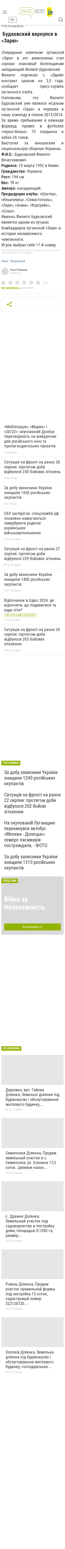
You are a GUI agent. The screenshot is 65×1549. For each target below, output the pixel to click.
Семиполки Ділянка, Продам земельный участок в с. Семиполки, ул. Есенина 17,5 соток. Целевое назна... (31, 1160)
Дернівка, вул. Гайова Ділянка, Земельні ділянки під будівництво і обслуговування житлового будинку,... (32, 1097)
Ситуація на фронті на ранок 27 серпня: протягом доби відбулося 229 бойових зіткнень (32, 553)
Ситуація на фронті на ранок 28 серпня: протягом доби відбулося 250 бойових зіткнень (32, 467)
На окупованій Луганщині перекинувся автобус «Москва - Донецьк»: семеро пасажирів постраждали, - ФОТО (29, 834)
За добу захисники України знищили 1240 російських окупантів (31, 777)
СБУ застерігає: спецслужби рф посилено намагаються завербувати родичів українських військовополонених (31, 523)
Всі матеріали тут (32, 927)
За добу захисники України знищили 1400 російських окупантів (28, 579)
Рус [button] (12, 19)
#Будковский (17, 261)
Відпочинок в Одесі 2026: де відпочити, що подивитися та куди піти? (30, 605)
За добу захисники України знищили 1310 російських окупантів (31, 862)
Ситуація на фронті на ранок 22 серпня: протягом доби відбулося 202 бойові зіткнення (32, 803)
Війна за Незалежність (24, 903)
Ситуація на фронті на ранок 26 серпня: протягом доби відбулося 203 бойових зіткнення (32, 637)
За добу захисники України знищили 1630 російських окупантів (28, 492)
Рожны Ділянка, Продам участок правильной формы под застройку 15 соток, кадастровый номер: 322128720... (30, 1294)
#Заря (4, 261)
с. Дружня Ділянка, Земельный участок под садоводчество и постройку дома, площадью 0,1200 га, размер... (30, 1226)
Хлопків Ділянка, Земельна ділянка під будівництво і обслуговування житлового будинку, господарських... (30, 1359)
